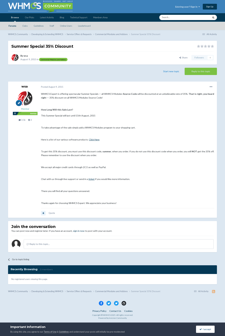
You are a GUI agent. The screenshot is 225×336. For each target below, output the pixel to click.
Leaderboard (84, 26)
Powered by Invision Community (112, 318)
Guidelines (39, 26)
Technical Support (78, 17)
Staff (52, 26)
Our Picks (29, 17)
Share (184, 57)
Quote (52, 213)
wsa (26, 55)
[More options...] (211, 87)
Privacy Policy (99, 311)
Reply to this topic (200, 71)
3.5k (23, 120)
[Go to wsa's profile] (15, 57)
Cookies (128, 311)
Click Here (94, 139)
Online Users (66, 26)
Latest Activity (47, 17)
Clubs (25, 26)
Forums (12, 26)
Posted (52, 87)
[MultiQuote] (43, 213)
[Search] (213, 17)
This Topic (201, 17)
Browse (15, 17)
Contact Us (115, 311)
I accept (206, 329)
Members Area (100, 17)
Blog (62, 17)
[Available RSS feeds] (213, 291)
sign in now (78, 230)
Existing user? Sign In (186, 6)
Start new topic (171, 71)
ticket (91, 179)
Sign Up (209, 6)
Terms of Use (50, 331)
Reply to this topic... (39, 244)
